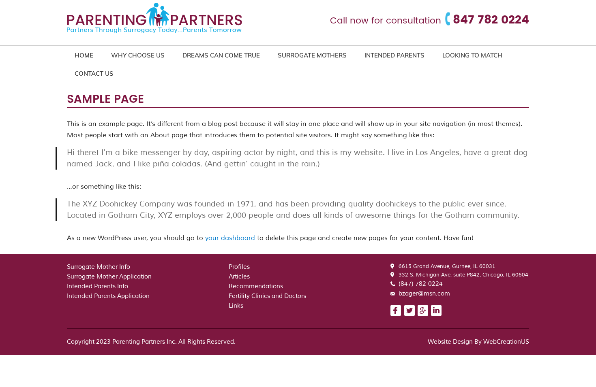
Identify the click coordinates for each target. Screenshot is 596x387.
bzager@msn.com (424, 294)
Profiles (239, 267)
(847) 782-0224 (421, 284)
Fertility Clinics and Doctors (267, 296)
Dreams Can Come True (221, 55)
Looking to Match (472, 55)
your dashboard (230, 238)
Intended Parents (394, 55)
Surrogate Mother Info (98, 267)
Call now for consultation (385, 20)
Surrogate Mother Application (109, 277)
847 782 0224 (491, 20)
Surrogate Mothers (312, 55)
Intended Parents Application (108, 296)
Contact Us (94, 73)
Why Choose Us (138, 55)
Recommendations (256, 286)
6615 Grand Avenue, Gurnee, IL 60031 (447, 266)
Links (236, 306)
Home (84, 55)
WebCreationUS (506, 342)
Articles (239, 277)
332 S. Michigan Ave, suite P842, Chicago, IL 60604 (463, 275)
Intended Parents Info (97, 286)
